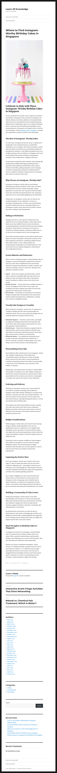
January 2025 (11, 653)
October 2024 (11, 659)
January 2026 (11, 628)
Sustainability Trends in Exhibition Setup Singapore (22, 733)
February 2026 (11, 626)
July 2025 (10, 640)
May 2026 (10, 620)
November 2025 (12, 632)
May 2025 (10, 645)
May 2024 (10, 670)
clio (9, 563)
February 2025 (11, 651)
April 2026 (10, 622)
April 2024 (10, 672)
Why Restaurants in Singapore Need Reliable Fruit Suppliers (24, 735)
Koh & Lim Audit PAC (12, 17)
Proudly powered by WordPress (24, 768)
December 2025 (11, 630)
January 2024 (11, 674)
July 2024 (10, 665)
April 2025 (10, 647)
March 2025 (10, 649)
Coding (9, 688)
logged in (16, 575)
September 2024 (12, 661)
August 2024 (11, 663)
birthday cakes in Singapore (28, 130)
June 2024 (10, 667)
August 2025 (11, 638)
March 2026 (10, 624)
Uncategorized (24, 563)
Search (8, 702)
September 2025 (12, 636)
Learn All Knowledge (17, 9)
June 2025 (10, 642)
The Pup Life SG (10, 20)
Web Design (10, 692)
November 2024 (12, 657)
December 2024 (11, 655)
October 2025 (11, 634)
